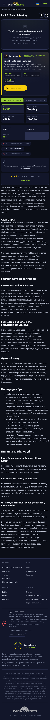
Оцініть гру (25, 181)
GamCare (28, 630)
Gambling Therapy (17, 635)
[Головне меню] (4, 3)
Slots (5, 137)
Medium (4, 596)
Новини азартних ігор (10, 582)
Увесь (28, 568)
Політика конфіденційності (36, 599)
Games (9, 10)
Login (45, 4)
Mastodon (5, 599)
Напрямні (6, 578)
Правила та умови (33, 596)
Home (4, 10)
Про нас (29, 592)
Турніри (5, 575)
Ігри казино (6, 571)
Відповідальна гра (33, 603)
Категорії (29, 575)
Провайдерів (31, 571)
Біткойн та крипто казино (12, 568)
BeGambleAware (16, 630)
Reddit (4, 592)
